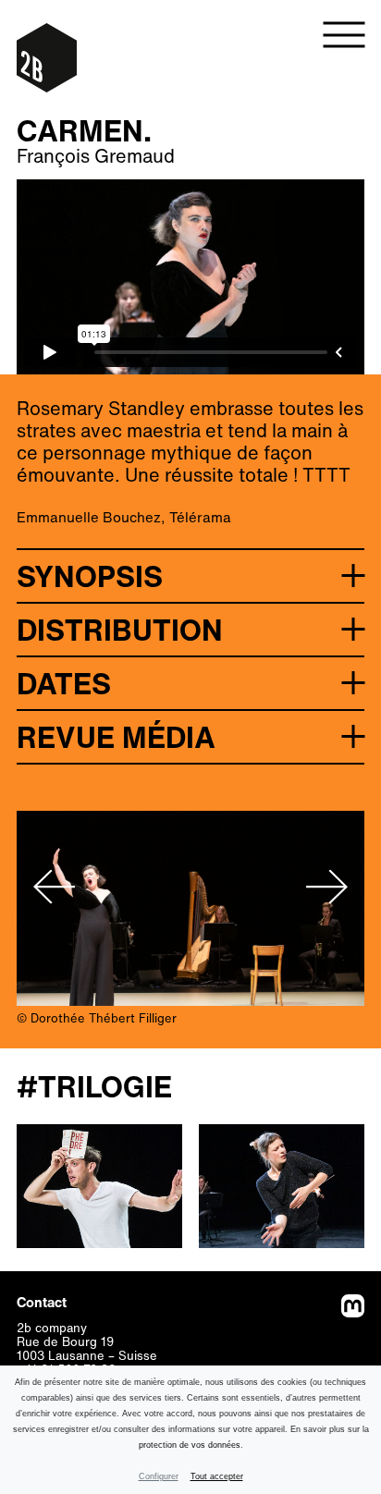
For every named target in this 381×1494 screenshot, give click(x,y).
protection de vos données (189, 1445)
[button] (190, 575)
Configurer (158, 1476)
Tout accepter (216, 1476)
